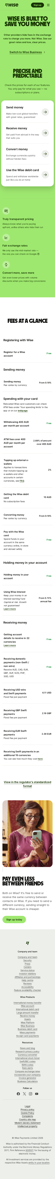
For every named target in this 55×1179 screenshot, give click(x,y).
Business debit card (27, 1029)
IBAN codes (27, 1064)
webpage (23, 410)
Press (27, 963)
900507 (29, 1150)
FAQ (22, 480)
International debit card (27, 1009)
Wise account (27, 1006)
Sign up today (14, 919)
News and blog (27, 1048)
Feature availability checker (27, 990)
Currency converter (27, 1054)
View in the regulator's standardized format (27, 784)
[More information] (38, 254)
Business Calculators (27, 1081)
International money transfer (27, 1002)
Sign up (37, 5)
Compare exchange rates (27, 1071)
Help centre (27, 980)
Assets (27, 1019)
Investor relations (27, 973)
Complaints (27, 1116)
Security (27, 960)
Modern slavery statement (27, 1122)
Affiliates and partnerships (27, 977)
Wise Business (28, 1026)
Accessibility (27, 987)
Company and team (27, 957)
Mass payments (27, 1032)
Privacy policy (28, 1109)
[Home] (11, 5)
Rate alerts (27, 1068)
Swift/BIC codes (27, 1061)
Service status (27, 970)
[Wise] (27, 943)
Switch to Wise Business (25, 52)
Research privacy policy (27, 1051)
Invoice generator (27, 1078)
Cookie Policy (27, 1113)
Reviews (27, 983)
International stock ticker (27, 1058)
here (40, 758)
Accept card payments (27, 1035)
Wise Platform (27, 1022)
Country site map (27, 1119)
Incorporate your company (27, 1074)
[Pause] (2, 869)
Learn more (10, 609)
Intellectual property (27, 1126)
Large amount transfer (27, 1012)
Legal (27, 1106)
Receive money (27, 1015)
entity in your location (39, 1162)
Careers (27, 967)
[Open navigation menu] (48, 5)
